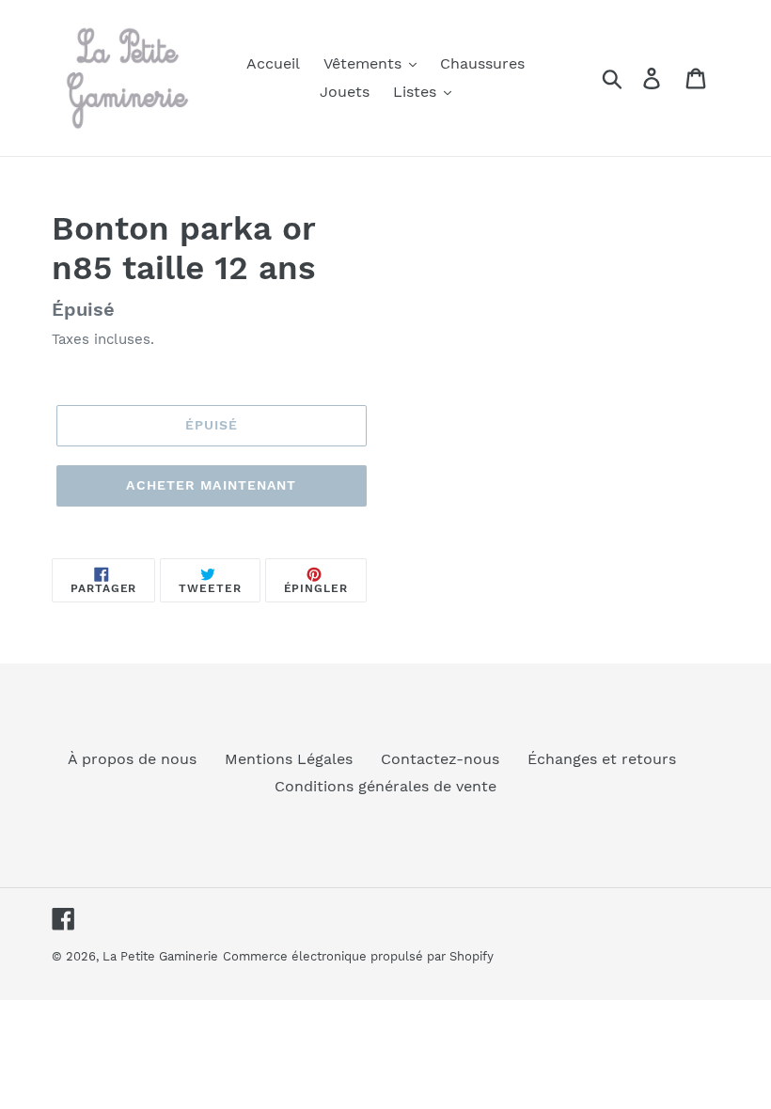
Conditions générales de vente (385, 786)
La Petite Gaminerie (160, 956)
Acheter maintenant (211, 484)
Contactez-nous (440, 759)
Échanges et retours (601, 759)
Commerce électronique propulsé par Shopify (358, 956)
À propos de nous (132, 759)
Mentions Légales (289, 759)
